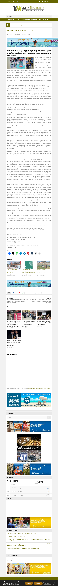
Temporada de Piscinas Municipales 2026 (16, 536)
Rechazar (38, 583)
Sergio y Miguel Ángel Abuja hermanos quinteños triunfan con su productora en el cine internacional (14, 343)
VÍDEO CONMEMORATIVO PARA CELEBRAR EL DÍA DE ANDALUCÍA (43, 271)
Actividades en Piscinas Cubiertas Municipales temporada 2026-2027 (22, 533)
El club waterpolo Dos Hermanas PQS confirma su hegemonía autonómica (23, 548)
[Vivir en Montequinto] (29, 8)
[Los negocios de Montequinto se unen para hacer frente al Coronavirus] (28, 265)
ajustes (17, 584)
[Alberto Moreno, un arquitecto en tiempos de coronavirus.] (14, 265)
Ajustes (47, 583)
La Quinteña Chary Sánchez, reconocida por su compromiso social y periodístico (29, 323)
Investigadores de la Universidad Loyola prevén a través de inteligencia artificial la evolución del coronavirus (40, 300)
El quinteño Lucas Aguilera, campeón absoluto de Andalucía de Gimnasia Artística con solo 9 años (13, 323)
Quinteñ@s (20, 25)
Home (12, 25)
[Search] (49, 417)
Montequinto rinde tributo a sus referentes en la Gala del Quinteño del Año (44, 322)
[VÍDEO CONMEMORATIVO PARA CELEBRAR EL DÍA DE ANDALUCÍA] (43, 265)
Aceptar (29, 583)
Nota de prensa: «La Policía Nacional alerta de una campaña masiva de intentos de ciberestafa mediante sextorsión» (17, 300)
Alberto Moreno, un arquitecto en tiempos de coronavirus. (13, 271)
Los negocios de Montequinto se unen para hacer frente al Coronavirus (28, 271)
